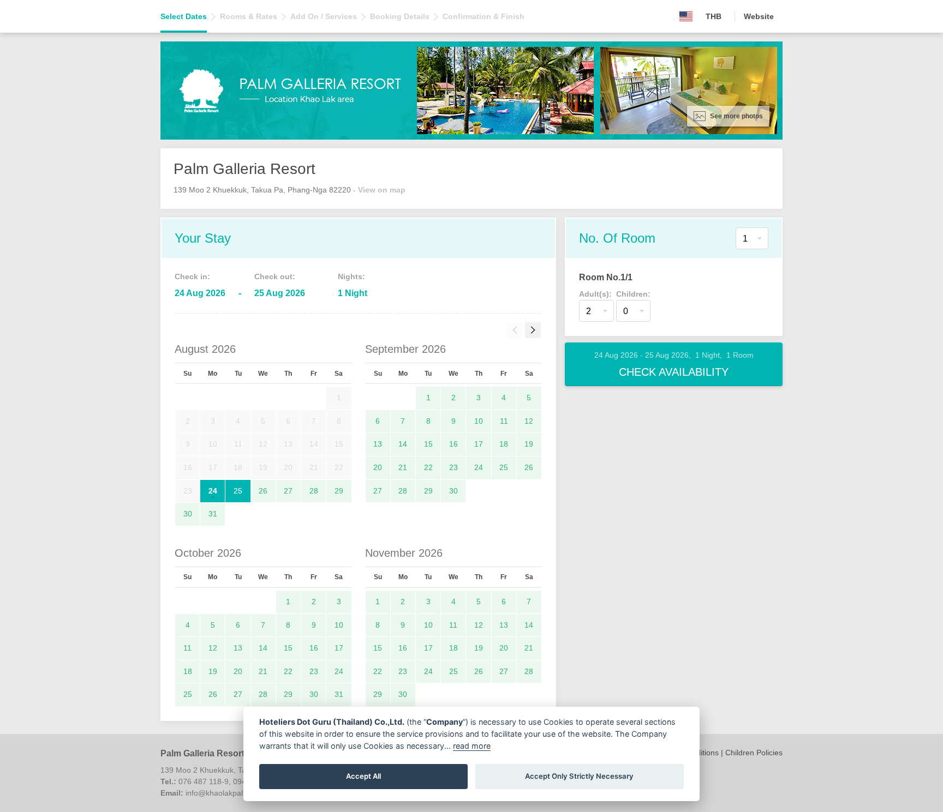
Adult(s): (595, 294)
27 (288, 490)
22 (428, 467)
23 (453, 467)
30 (187, 513)
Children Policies (754, 752)
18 (503, 444)
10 (478, 421)
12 (528, 421)
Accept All (363, 776)
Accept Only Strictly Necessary (579, 776)
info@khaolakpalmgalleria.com (238, 793)
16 (453, 444)
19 (528, 444)
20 (377, 467)
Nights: (351, 276)
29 (339, 490)
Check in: (192, 276)
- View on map (379, 189)
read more (472, 745)
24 (212, 490)
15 (428, 444)
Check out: (274, 276)
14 (402, 444)
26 (263, 490)
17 (478, 444)
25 (238, 490)
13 (377, 444)
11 (504, 421)
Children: (633, 294)
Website (759, 16)
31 (212, 513)
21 (402, 467)
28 (313, 490)
